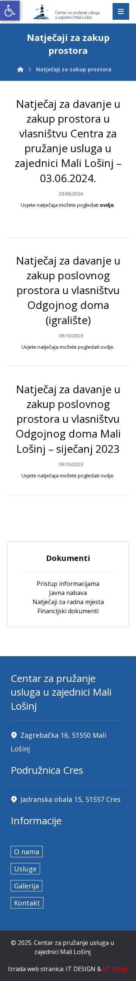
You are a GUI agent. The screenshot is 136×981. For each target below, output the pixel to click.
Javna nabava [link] (68, 593)
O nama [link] (26, 851)
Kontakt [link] (27, 902)
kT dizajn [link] (115, 969)
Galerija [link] (26, 885)
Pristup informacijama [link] (68, 583)
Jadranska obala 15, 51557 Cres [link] (70, 799)
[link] (10, 10)
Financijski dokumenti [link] (68, 611)
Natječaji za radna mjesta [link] (68, 602)
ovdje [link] (107, 205)
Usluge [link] (25, 868)
